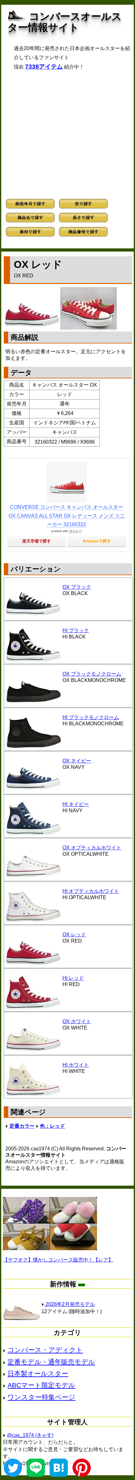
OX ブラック (76, 587)
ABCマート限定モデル (41, 1385)
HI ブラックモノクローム (90, 717)
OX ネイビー (76, 760)
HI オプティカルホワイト (90, 891)
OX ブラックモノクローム (91, 674)
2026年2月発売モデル (69, 1304)
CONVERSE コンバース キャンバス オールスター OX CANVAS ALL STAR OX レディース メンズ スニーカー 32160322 (66, 515)
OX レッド (74, 934)
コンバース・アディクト (45, 1349)
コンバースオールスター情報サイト (65, 22)
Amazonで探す (97, 541)
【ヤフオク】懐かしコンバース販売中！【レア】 (58, 1259)
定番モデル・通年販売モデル (51, 1361)
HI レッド (73, 978)
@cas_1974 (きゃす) (30, 1435)
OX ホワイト (76, 1021)
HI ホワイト (75, 1065)
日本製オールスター (38, 1373)
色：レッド (52, 1126)
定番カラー (22, 1126)
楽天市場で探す (36, 541)
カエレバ (75, 531)
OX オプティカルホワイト (91, 847)
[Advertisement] (67, 135)
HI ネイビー (75, 804)
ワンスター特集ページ (41, 1397)
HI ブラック (75, 630)
